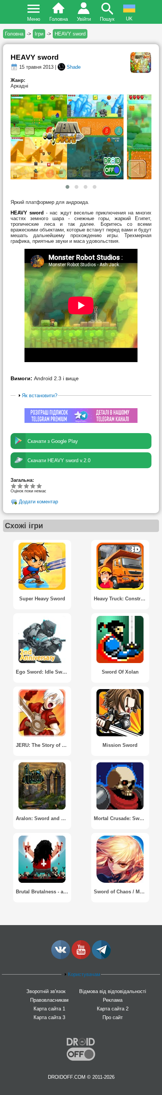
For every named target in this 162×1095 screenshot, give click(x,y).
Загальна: (22, 480)
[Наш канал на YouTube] (81, 957)
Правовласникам (49, 1000)
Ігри (39, 34)
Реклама (112, 1000)
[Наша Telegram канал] (101, 957)
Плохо (14, 486)
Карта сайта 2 (112, 1009)
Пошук (107, 19)
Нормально (20, 486)
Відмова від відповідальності (112, 991)
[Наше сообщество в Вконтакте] (60, 957)
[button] (67, 187)
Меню (33, 19)
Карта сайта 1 (49, 1009)
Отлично (39, 486)
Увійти (84, 19)
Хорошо (26, 486)
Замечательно (33, 486)
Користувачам (84, 974)
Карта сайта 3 (49, 1017)
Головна (58, 19)
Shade (74, 67)
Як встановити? (39, 395)
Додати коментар (38, 502)
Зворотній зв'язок (46, 991)
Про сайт (112, 1017)
